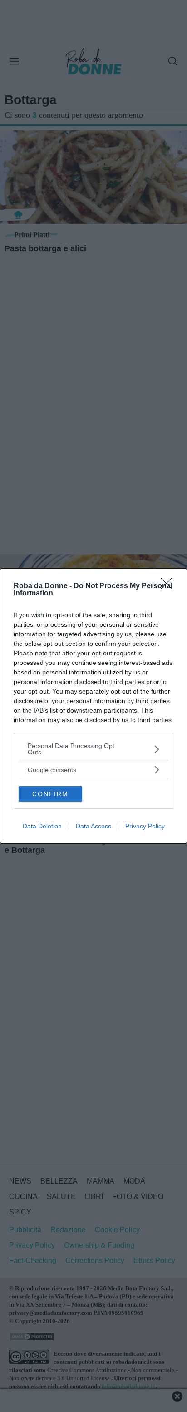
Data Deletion (42, 826)
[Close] (169, 586)
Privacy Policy (145, 826)
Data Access (93, 826)
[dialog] (93, 706)
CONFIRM (50, 794)
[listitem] (93, 749)
